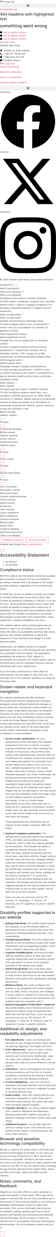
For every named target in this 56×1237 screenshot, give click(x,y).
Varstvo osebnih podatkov (13, 82)
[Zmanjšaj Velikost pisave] (2, 456)
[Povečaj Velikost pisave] (2, 449)
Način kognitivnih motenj (13, 334)
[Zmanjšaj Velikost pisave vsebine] (2, 426)
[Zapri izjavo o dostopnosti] (2, 550)
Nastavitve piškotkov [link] (11, 72)
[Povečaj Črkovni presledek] (2, 477)
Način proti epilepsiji (11, 292)
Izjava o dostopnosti (10, 77)
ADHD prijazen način (11, 360)
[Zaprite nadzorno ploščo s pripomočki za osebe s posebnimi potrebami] (15, 285)
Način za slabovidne (10, 314)
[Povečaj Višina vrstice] (2, 463)
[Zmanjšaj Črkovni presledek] (2, 484)
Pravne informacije (9, 66)
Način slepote (7, 383)
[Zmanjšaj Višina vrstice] (2, 470)
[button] (28, 5)
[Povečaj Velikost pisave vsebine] (2, 419)
